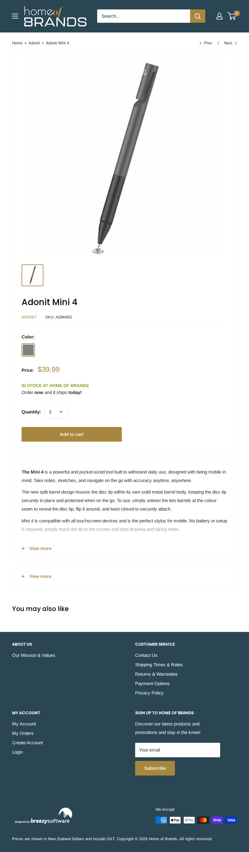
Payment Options (152, 683)
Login (17, 752)
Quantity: (31, 411)
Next (228, 43)
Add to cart (72, 434)
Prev (208, 43)
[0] (232, 16)
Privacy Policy (149, 692)
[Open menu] (15, 16)
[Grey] (28, 350)
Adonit (34, 43)
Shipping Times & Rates (159, 664)
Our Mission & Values (33, 655)
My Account (24, 723)
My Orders (23, 733)
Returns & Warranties (156, 674)
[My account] (220, 16)
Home (17, 43)
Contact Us (146, 655)
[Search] (197, 16)
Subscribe (155, 768)
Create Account (27, 742)
